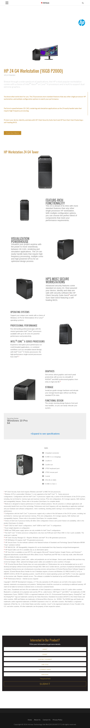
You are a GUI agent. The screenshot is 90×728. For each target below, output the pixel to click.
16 (4, 559)
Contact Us (46, 720)
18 (4, 578)
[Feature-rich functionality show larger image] (24, 210)
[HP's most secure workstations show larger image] (24, 289)
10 (4, 537)
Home (30, 720)
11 (4, 539)
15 (4, 551)
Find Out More (12, 133)
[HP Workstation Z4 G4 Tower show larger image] (65, 334)
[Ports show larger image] (24, 465)
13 (4, 547)
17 (4, 564)
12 (4, 542)
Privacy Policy (57, 720)
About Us (37, 720)
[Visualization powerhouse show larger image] (66, 249)
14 (4, 549)
